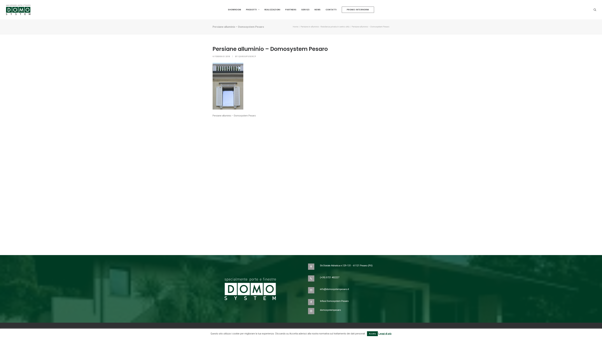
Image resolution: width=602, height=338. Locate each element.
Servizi (305, 9)
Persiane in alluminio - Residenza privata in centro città (325, 27)
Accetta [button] (372, 334)
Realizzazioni (272, 9)
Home (295, 27)
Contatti (331, 9)
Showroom (234, 9)
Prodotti (251, 9)
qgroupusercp (247, 56)
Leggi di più (384, 333)
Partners (290, 9)
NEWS (317, 9)
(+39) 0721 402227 (329, 277)
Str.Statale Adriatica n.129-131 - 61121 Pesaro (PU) (346, 265)
